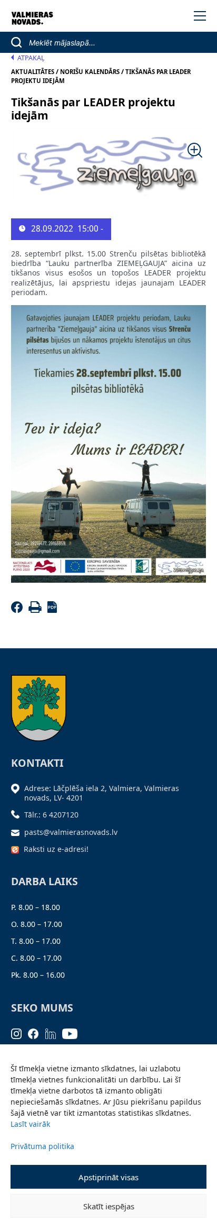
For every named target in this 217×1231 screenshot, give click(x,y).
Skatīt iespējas (108, 1206)
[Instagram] (19, 1033)
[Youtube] (73, 1033)
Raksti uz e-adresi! (56, 849)
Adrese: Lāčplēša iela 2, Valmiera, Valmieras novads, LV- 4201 (101, 793)
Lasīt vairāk (30, 1124)
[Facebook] (18, 610)
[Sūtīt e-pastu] (18, 832)
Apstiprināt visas (108, 1177)
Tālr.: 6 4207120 (51, 815)
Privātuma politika (42, 1146)
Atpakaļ (31, 57)
